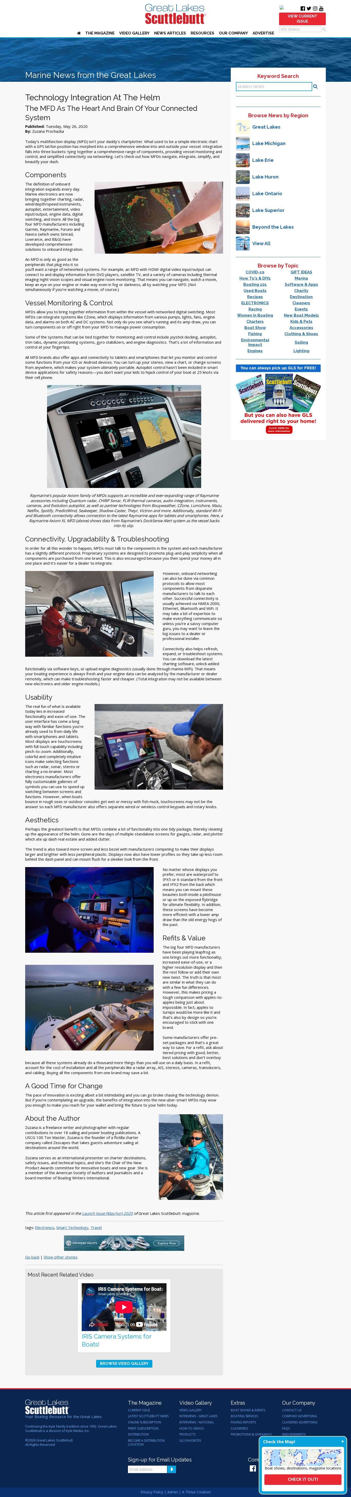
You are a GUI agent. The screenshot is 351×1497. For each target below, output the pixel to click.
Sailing (301, 342)
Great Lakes (266, 127)
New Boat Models (301, 315)
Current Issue (139, 1410)
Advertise (263, 33)
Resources (202, 33)
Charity (301, 290)
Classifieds (239, 1429)
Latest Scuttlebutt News (148, 1416)
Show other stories (61, 1257)
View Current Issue (302, 19)
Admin (172, 1492)
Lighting (301, 351)
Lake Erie (263, 160)
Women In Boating (255, 315)
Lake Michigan (268, 143)
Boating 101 (255, 284)
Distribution (138, 1434)
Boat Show (255, 327)
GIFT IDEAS (301, 272)
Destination (301, 297)
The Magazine (100, 33)
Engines (255, 351)
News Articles (170, 33)
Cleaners (301, 303)
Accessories (301, 327)
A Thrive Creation (196, 1492)
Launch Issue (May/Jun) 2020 (107, 1213)
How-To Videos (191, 1429)
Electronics (44, 1227)
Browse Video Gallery (124, 1363)
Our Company (233, 33)
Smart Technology (72, 1227)
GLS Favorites (190, 1441)
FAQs (286, 1429)
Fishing (255, 334)
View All (261, 243)
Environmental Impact (255, 342)
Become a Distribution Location (146, 1443)
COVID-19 (255, 272)
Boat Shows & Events (248, 1410)
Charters (255, 321)
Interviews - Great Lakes (198, 1416)
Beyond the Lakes (273, 227)
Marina (301, 278)
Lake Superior (268, 210)
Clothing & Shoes (301, 334)
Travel (96, 1227)
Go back (32, 1257)
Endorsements (294, 1434)
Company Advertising (299, 1416)
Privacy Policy (152, 1492)
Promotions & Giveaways (251, 1434)
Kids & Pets (301, 321)
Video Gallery (134, 33)
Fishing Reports (243, 1422)
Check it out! (303, 1479)
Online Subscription (144, 1422)
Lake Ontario (267, 193)
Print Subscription (143, 1429)
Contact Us (291, 1410)
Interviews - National (196, 1422)
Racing (255, 309)
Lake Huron (265, 177)
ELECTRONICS (255, 303)
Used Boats (255, 290)
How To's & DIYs (255, 278)
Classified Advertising (300, 1422)
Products (187, 1434)
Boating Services (244, 1416)
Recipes (255, 297)
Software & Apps (301, 284)
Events (301, 309)
